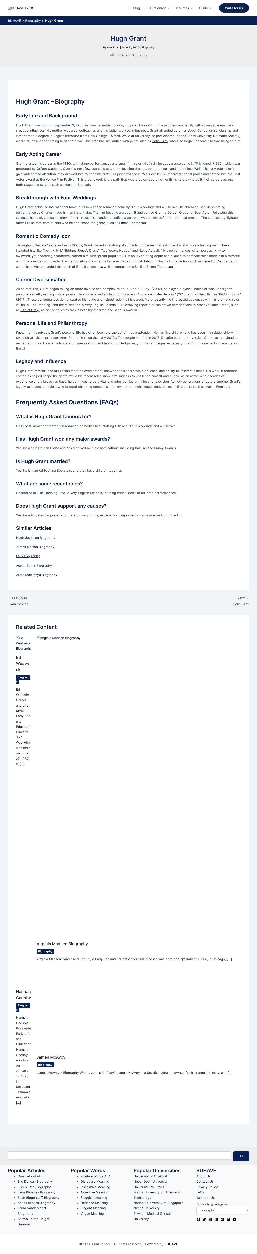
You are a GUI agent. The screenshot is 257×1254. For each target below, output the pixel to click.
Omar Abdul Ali (29, 1176)
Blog (136, 8)
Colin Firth (160, 141)
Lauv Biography (28, 556)
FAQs (200, 1192)
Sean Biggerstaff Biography (38, 1198)
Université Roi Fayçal (149, 1187)
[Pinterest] (228, 1219)
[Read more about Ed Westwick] (24, 643)
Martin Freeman (217, 387)
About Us (203, 1176)
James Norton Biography (35, 547)
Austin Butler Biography (34, 566)
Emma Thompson (132, 223)
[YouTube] (234, 1219)
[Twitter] (204, 1219)
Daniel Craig (29, 310)
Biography (33, 21)
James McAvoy (51, 1057)
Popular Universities (157, 1170)
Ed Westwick (23, 663)
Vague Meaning (92, 1213)
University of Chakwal (150, 1176)
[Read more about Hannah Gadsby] (24, 981)
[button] (142, 8)
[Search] (241, 1156)
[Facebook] (198, 1219)
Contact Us (205, 1181)
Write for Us (205, 1198)
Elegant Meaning (93, 1208)
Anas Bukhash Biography (36, 1203)
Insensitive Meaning (95, 1187)
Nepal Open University (151, 1181)
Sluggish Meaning (94, 1198)
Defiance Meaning (94, 1203)
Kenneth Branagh (77, 185)
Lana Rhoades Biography (36, 1192)
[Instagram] (210, 1219)
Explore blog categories (212, 1204)
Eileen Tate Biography (34, 1187)
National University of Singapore (158, 1203)
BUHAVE (14, 21)
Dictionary (158, 8)
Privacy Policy (207, 1187)
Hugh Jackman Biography (35, 538)
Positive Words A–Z (95, 1176)
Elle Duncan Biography (35, 1181)
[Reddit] (222, 1219)
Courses (182, 8)
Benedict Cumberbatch (219, 261)
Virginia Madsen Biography (62, 943)
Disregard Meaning (95, 1181)
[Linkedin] (216, 1219)
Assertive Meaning (95, 1192)
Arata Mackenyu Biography (36, 575)
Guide (203, 8)
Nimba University (147, 1208)
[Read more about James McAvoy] (107, 1014)
